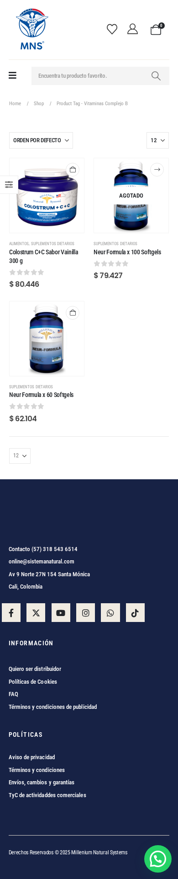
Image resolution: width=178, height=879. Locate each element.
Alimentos (19, 243)
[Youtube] (61, 612)
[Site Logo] (31, 30)
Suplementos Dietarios (53, 243)
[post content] (47, 195)
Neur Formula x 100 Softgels (127, 252)
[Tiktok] (135, 612)
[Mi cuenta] (135, 29)
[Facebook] (11, 612)
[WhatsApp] (110, 612)
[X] (35, 612)
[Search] (156, 76)
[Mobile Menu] (12, 75)
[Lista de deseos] (115, 29)
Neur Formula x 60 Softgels (41, 394)
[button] (158, 859)
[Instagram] (85, 612)
